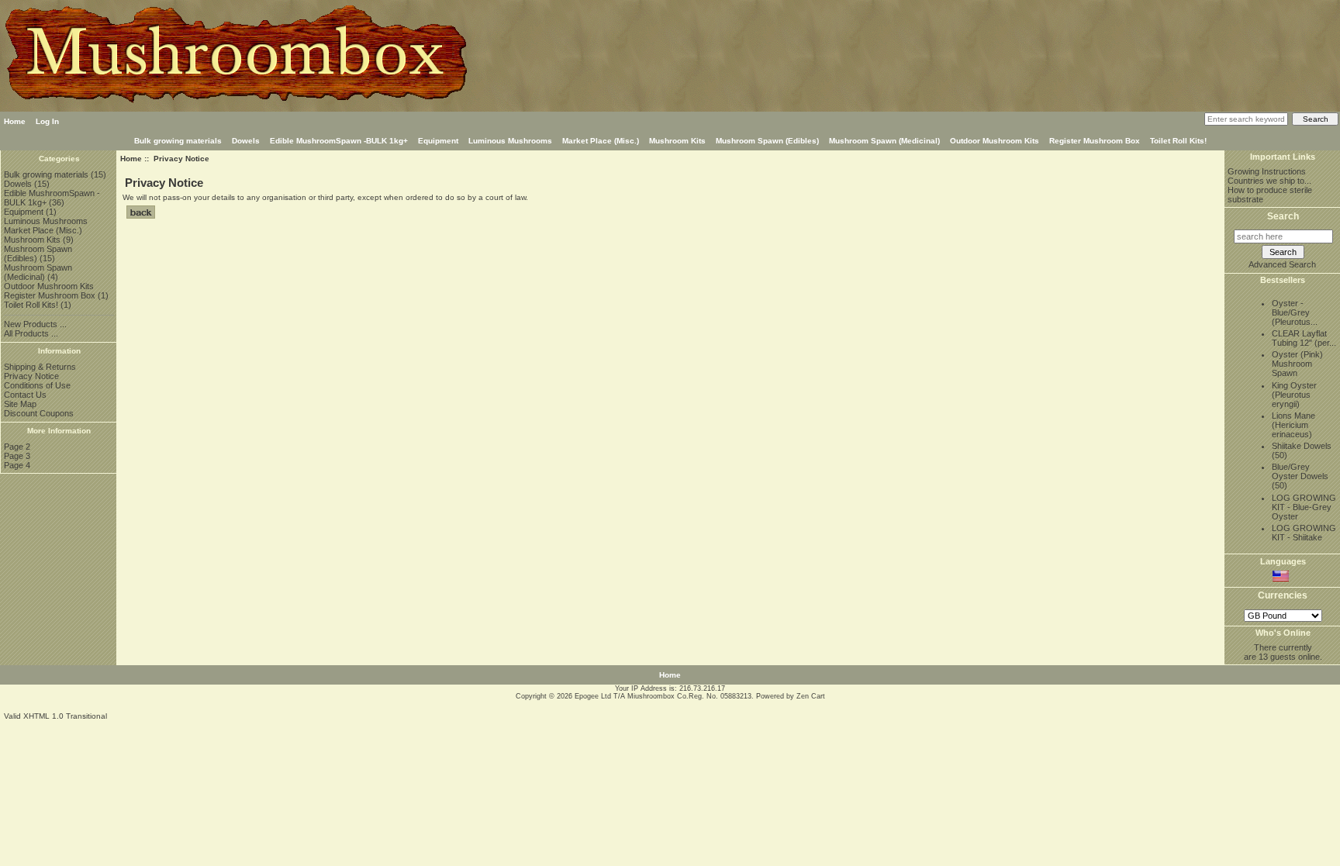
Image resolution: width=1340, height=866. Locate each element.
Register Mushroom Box (1094, 140)
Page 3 (17, 456)
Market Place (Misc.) (600, 140)
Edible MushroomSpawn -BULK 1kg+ (339, 140)
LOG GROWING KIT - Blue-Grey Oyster (1304, 507)
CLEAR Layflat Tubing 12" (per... (1304, 338)
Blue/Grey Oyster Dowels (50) (1300, 476)
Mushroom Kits (677, 140)
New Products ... (35, 324)
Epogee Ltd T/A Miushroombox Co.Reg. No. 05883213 (663, 696)
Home (15, 121)
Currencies (1282, 596)
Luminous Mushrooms (510, 140)
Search (1283, 216)
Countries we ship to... (1269, 180)
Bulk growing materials (178, 140)
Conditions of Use (37, 385)
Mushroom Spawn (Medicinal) (884, 140)
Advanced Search (1282, 264)
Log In (47, 121)
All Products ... (31, 333)
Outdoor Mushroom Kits (994, 140)
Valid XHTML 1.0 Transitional (55, 716)
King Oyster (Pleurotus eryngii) (1294, 395)
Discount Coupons (39, 413)
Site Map (20, 404)
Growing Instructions (1267, 171)
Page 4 (17, 465)
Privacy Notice (31, 376)
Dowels (246, 140)
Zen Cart (810, 696)
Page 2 (17, 446)
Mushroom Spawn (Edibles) (767, 140)
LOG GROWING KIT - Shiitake (1304, 532)
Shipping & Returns (40, 366)
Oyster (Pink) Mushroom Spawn (1297, 364)
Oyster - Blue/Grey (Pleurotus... (1295, 312)
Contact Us (25, 394)
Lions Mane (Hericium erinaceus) (1293, 425)
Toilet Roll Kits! (1178, 140)
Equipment (438, 140)
